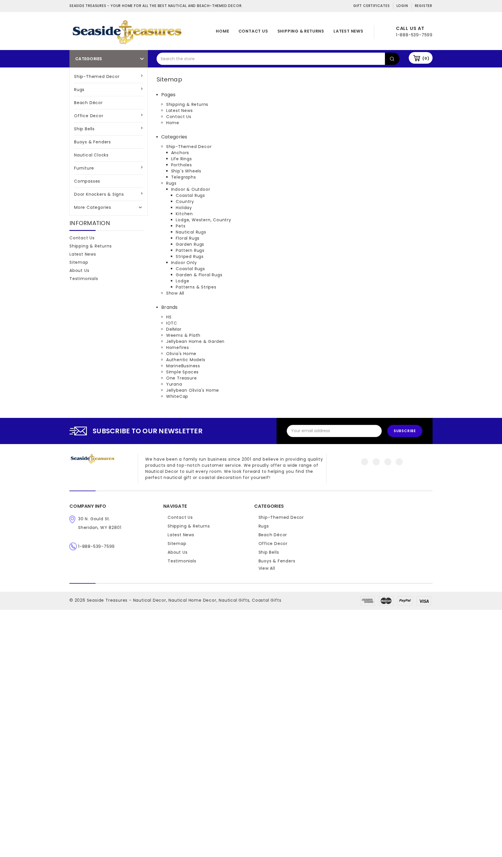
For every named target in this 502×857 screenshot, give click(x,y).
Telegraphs (183, 177)
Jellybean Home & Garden (195, 341)
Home (222, 31)
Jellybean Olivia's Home (192, 390)
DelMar (174, 329)
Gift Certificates (371, 5)
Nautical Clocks (91, 155)
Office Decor (88, 116)
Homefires (177, 347)
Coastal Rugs (190, 195)
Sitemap (78, 262)
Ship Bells (84, 129)
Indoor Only (184, 263)
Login (402, 5)
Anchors (180, 153)
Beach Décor (88, 103)
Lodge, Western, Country (203, 220)
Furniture (84, 168)
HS (169, 317)
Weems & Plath (183, 335)
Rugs (79, 89)
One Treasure (181, 378)
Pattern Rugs (190, 250)
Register (423, 5)
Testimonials (83, 278)
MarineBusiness (183, 366)
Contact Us (253, 31)
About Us (79, 270)
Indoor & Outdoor (190, 189)
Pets (180, 226)
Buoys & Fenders (92, 142)
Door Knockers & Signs (99, 194)
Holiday (184, 208)
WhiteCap (177, 396)
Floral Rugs (188, 238)
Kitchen (184, 214)
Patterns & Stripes (196, 287)
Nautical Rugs (191, 232)
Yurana (174, 384)
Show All (175, 293)
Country (185, 201)
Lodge (182, 281)
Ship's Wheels (186, 171)
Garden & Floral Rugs (199, 275)
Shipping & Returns (300, 31)
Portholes (181, 165)
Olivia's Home (181, 354)
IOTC (171, 323)
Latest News (348, 31)
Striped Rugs (190, 256)
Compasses (87, 181)
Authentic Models (185, 360)
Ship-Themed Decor (97, 76)
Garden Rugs (190, 244)
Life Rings (181, 159)
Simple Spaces (182, 372)
